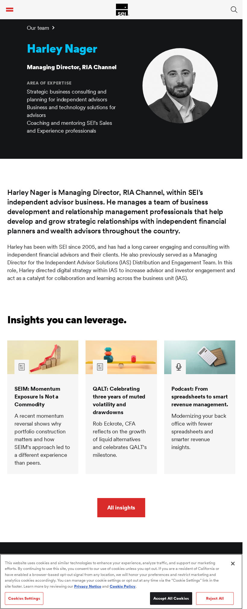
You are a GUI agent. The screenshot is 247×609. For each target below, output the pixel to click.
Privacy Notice (87, 586)
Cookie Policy (123, 586)
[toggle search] (234, 9)
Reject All (215, 598)
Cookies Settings (24, 598)
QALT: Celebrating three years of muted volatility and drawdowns (119, 400)
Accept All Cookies (171, 598)
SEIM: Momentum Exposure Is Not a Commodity (37, 397)
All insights (121, 507)
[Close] (232, 563)
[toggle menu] (9, 9)
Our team (38, 28)
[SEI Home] (122, 9)
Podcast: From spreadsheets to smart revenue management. (199, 397)
